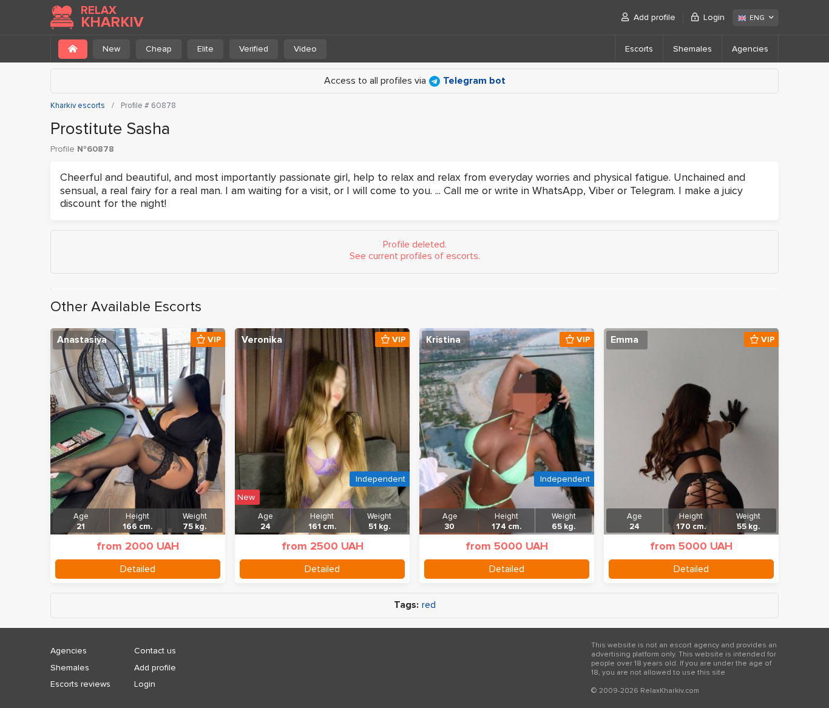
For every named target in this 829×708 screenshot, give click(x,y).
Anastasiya (82, 340)
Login (714, 17)
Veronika (262, 340)
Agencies (750, 49)
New (111, 49)
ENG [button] (757, 17)
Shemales (692, 49)
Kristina (443, 340)
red (429, 605)
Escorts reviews (80, 684)
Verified (253, 49)
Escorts (639, 49)
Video (305, 49)
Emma (624, 340)
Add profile (654, 17)
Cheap (159, 49)
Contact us (155, 651)
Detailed (137, 569)
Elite (205, 49)
